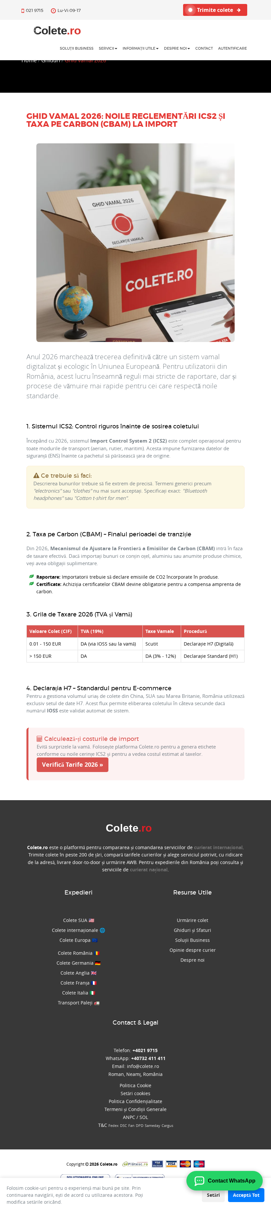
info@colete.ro (143, 1066)
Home (29, 60)
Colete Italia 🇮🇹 (78, 993)
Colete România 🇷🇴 (78, 953)
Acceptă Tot (246, 1195)
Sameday (152, 1125)
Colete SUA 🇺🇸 (78, 920)
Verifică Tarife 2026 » (72, 764)
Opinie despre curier (193, 950)
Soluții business (77, 48)
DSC (123, 1125)
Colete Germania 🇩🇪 (78, 963)
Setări (213, 1195)
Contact (204, 48)
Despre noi (175, 48)
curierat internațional (218, 847)
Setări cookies (135, 1093)
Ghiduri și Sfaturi (192, 930)
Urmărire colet (192, 920)
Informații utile (139, 48)
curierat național (149, 869)
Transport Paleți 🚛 (78, 1002)
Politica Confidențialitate (135, 1101)
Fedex (113, 1125)
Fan (131, 1125)
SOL (143, 1117)
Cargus (167, 1125)
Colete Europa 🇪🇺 (78, 940)
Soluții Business (192, 940)
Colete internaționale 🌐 (78, 930)
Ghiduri (50, 60)
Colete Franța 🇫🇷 (78, 983)
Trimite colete (215, 10)
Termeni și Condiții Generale (135, 1109)
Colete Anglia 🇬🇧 (78, 973)
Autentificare (232, 48)
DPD (139, 1125)
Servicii (106, 48)
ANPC (129, 1117)
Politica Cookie (135, 1085)
